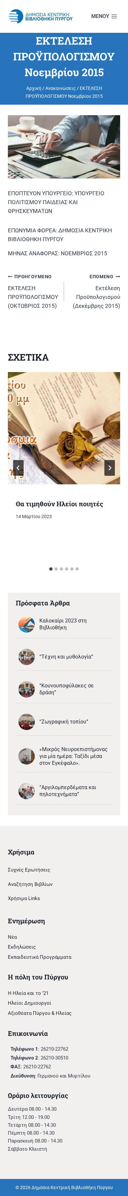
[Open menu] (104, 16)
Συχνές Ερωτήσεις (29, 870)
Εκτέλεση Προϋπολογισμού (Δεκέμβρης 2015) (96, 291)
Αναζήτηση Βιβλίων (30, 884)
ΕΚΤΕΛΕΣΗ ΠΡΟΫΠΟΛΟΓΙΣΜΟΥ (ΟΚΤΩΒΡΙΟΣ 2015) (33, 291)
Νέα (12, 937)
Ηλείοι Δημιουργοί (29, 1003)
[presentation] (64, 428)
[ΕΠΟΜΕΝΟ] (109, 468)
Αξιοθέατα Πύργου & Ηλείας (40, 1013)
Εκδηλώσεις (22, 947)
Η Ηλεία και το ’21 (28, 993)
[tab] (51, 569)
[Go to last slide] (18, 468)
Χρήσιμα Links (24, 898)
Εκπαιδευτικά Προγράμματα (39, 957)
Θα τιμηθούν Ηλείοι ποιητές (59, 503)
